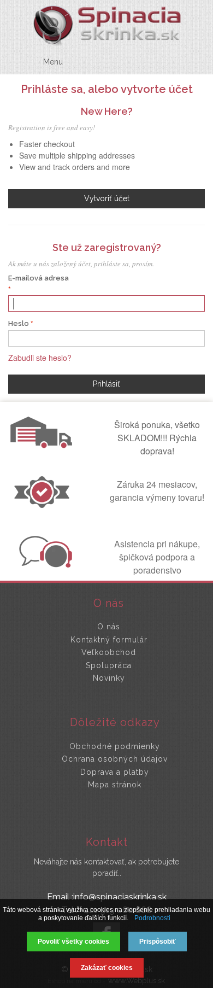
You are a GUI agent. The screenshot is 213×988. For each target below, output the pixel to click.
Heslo (18, 323)
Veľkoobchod (108, 652)
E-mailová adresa (38, 278)
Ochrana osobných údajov (115, 759)
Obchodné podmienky (114, 746)
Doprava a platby (114, 772)
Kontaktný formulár (108, 639)
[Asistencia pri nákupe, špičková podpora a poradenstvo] (44, 564)
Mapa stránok (114, 784)
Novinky (109, 678)
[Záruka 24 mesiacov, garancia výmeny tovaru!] (44, 504)
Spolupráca (109, 665)
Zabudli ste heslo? (40, 357)
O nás (108, 626)
